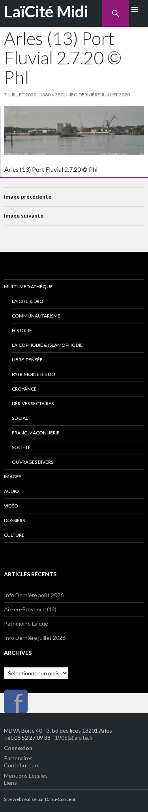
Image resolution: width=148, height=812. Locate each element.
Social (20, 418)
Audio (11, 491)
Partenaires (18, 758)
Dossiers (14, 520)
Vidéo (11, 506)
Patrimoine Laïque (26, 623)
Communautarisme (36, 316)
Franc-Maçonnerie (36, 433)
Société (21, 447)
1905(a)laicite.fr (74, 737)
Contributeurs (21, 765)
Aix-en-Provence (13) (30, 609)
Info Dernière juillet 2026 (35, 637)
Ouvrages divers (32, 462)
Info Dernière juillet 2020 (98, 95)
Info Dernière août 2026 (34, 595)
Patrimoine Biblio (33, 374)
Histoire (22, 330)
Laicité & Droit (29, 301)
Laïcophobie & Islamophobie (47, 345)
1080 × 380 (51, 95)
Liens (10, 782)
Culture (14, 535)
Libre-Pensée (27, 360)
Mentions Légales (26, 775)
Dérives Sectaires (33, 403)
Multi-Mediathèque (28, 286)
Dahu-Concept (60, 799)
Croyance (24, 389)
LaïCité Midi (46, 11)
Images (12, 476)
